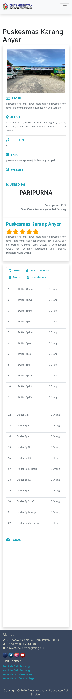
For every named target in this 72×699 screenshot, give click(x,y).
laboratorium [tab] (37, 277)
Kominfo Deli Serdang (16, 670)
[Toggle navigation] (64, 6)
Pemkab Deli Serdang (16, 666)
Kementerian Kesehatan (17, 674)
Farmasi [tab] (16, 277)
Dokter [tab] (15, 270)
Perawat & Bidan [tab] (38, 270)
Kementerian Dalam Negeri (19, 678)
